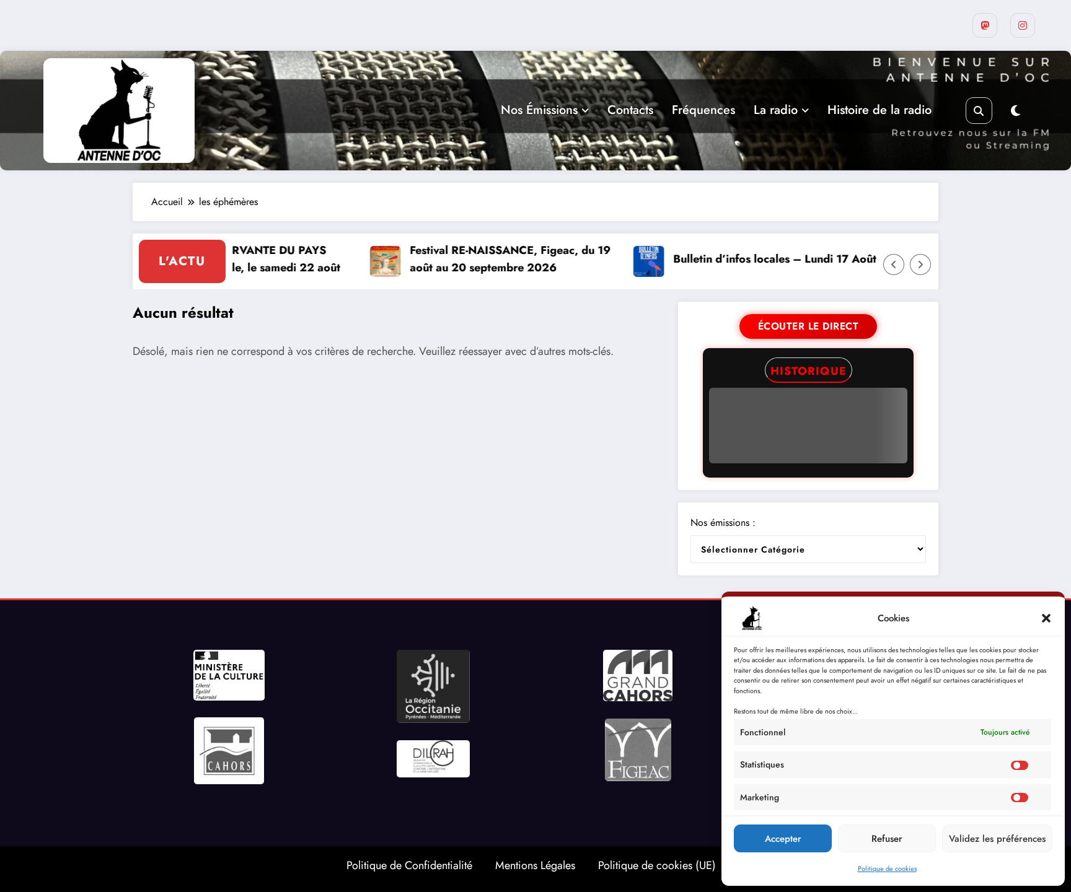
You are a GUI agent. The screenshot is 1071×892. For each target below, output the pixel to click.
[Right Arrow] (920, 264)
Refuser (886, 839)
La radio (776, 110)
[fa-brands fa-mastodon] (984, 25)
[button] (1046, 618)
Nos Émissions (539, 110)
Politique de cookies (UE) (657, 865)
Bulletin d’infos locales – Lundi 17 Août (751, 259)
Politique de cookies (887, 868)
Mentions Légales (535, 865)
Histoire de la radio (879, 110)
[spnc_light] (1015, 111)
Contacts (630, 110)
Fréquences (703, 110)
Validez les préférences (997, 839)
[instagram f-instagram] (1022, 25)
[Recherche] (979, 110)
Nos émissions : (723, 522)
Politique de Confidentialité (409, 865)
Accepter (783, 839)
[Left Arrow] (894, 264)
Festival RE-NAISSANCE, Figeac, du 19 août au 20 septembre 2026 (487, 259)
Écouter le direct (808, 326)
